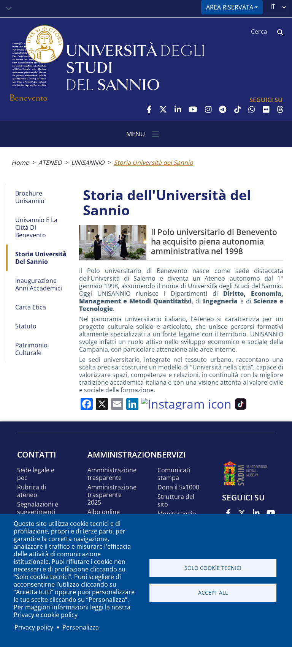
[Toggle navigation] (9, 9)
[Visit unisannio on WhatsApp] (251, 109)
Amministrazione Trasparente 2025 (111, 495)
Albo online (103, 512)
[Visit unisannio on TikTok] (237, 109)
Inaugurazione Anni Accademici (38, 284)
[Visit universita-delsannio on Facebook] (149, 109)
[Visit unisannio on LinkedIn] (178, 109)
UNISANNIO (87, 162)
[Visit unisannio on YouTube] (193, 109)
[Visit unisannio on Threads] (280, 109)
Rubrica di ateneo (31, 491)
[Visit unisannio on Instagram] (208, 109)
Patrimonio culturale (31, 349)
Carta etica (30, 307)
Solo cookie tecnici (212, 567)
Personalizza (80, 627)
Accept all (213, 592)
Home (20, 162)
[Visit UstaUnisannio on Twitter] (163, 109)
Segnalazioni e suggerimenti (37, 508)
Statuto (25, 326)
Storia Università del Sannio (41, 258)
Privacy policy (33, 627)
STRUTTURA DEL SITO (175, 500)
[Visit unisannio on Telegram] (222, 109)
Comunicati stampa (173, 474)
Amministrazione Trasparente (111, 474)
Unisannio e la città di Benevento (36, 227)
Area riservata (229, 7)
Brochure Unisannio (29, 197)
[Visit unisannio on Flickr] (266, 109)
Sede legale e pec (35, 474)
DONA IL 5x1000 (178, 487)
